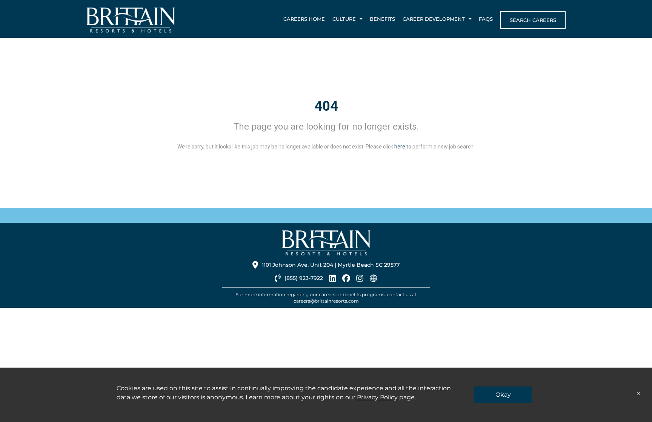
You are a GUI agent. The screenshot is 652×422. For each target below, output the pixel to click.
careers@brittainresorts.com (326, 301)
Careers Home (304, 19)
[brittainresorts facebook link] (346, 280)
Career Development (434, 19)
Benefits (382, 19)
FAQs (486, 19)
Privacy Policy (377, 397)
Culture (344, 19)
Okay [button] (503, 394)
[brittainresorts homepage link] (373, 280)
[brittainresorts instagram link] (360, 280)
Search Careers (533, 20)
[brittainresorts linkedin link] (333, 280)
